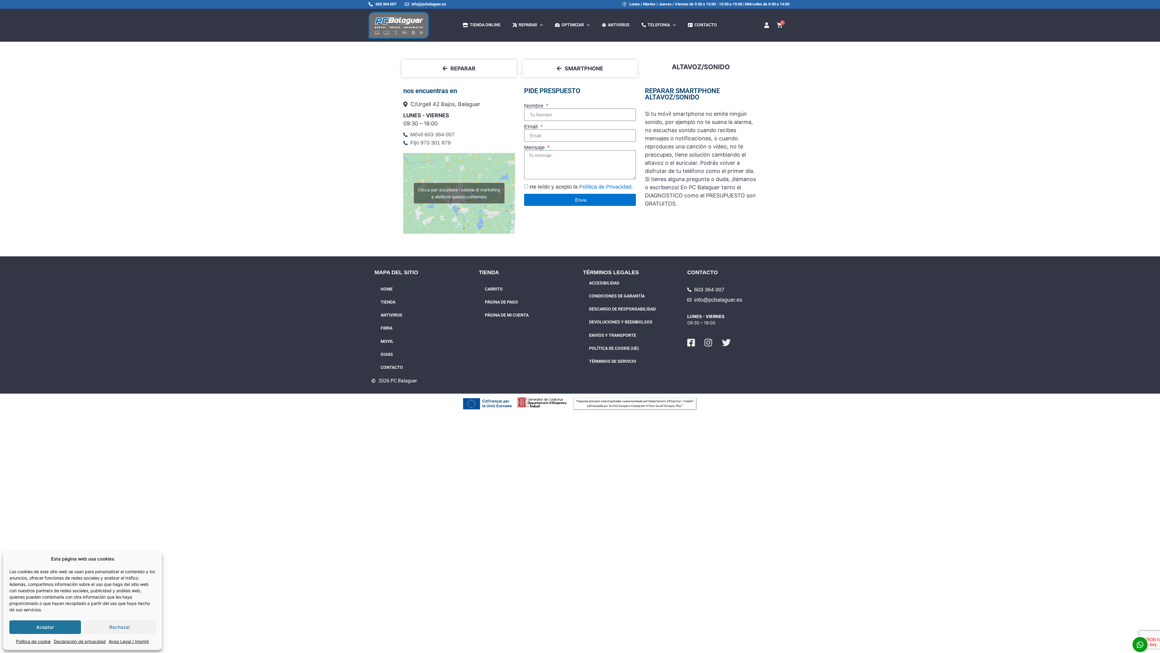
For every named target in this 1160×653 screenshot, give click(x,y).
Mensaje (535, 147)
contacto (705, 25)
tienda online (484, 25)
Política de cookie (33, 641)
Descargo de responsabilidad (622, 309)
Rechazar (119, 627)
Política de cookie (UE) (614, 348)
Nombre (534, 106)
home (387, 289)
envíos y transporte (612, 335)
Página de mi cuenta (507, 315)
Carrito (494, 289)
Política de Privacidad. (606, 187)
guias (387, 354)
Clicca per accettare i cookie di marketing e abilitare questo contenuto (459, 193)
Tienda (388, 302)
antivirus (618, 25)
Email (531, 126)
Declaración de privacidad (80, 641)
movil (387, 341)
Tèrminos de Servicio (612, 361)
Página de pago (501, 302)
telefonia (658, 25)
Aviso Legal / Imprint (129, 641)
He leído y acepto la (581, 187)
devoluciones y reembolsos (620, 322)
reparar (527, 25)
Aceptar (45, 627)
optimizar (572, 25)
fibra (386, 328)
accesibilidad (604, 283)
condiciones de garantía (617, 296)
